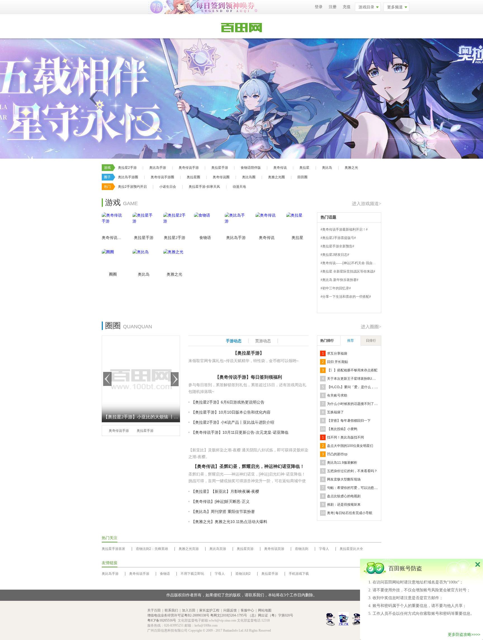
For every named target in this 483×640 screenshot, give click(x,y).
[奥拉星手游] (143, 223)
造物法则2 (243, 574)
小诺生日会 (167, 187)
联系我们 (171, 610)
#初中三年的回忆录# (336, 288)
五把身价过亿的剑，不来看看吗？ (352, 471)
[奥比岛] (143, 260)
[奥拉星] (297, 223)
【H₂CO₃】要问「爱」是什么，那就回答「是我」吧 (365, 387)
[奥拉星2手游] (174, 223)
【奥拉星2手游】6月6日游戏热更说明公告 (227, 402)
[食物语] (205, 223)
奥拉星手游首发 (113, 549)
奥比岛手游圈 (128, 177)
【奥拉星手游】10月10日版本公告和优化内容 (231, 412)
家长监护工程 (209, 610)
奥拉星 (304, 168)
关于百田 (154, 610)
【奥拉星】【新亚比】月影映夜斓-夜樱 (225, 491)
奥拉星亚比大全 (351, 549)
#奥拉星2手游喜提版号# (338, 238)
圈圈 (113, 274)
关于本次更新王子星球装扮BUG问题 (354, 379)
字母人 (324, 549)
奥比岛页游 (217, 549)
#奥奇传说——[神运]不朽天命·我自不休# (351, 263)
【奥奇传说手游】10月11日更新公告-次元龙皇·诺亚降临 (239, 432)
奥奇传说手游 (189, 168)
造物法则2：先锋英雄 (152, 549)
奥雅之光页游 (189, 549)
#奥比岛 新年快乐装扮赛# (339, 280)
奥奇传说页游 (274, 549)
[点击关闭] (477, 564)
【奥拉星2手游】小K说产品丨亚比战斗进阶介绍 (232, 422)
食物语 (205, 238)
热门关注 (109, 538)
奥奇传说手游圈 (162, 177)
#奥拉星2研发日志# (335, 255)
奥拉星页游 (245, 549)
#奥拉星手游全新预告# (337, 246)
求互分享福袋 (337, 353)
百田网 (136, 620)
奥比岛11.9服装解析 (342, 463)
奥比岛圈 (248, 177)
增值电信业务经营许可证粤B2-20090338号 (178, 615)
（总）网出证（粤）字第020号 (270, 615)
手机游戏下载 (299, 574)
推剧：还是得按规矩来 (344, 505)
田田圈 (302, 177)
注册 (333, 7)
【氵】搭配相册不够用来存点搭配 (352, 370)
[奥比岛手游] (236, 223)
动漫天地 (239, 187)
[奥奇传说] (266, 223)
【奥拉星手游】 (248, 353)
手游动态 (234, 341)
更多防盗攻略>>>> (464, 634)
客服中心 (247, 610)
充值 (347, 7)
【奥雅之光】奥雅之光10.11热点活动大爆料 (229, 521)
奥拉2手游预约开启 (132, 187)
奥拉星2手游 (127, 168)
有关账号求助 (337, 395)
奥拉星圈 (193, 177)
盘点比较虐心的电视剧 (344, 496)
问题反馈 (230, 610)
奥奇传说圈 (221, 177)
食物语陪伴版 (251, 168)
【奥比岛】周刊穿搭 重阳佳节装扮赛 (223, 511)
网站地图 (264, 610)
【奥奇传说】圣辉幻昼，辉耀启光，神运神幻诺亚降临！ (248, 466)
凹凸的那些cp (337, 454)
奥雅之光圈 (276, 177)
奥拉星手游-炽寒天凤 (204, 187)
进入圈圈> (371, 326)
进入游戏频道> (366, 203)
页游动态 (263, 341)
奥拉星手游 (219, 168)
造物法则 (301, 549)
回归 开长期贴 (337, 362)
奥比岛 (327, 168)
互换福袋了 (335, 412)
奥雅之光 (351, 168)
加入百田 (188, 610)
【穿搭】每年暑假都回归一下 (349, 421)
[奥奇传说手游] (113, 223)
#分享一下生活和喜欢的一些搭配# (346, 297)
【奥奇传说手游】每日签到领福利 (248, 377)
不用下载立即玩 (192, 574)
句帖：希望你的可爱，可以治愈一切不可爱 (359, 488)
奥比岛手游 (157, 168)
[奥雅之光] (174, 260)
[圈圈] (113, 260)
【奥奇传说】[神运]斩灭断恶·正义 (220, 501)
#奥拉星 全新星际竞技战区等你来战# (348, 271)
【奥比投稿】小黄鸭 (342, 429)
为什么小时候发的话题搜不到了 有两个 (356, 404)
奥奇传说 (280, 168)
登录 (319, 7)
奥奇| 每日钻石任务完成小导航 (349, 513)
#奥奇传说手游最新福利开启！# (344, 229)
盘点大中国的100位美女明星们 (350, 446)
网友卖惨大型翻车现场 (344, 479)
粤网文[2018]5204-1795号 (228, 615)
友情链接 (109, 563)
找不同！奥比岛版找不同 (345, 437)
